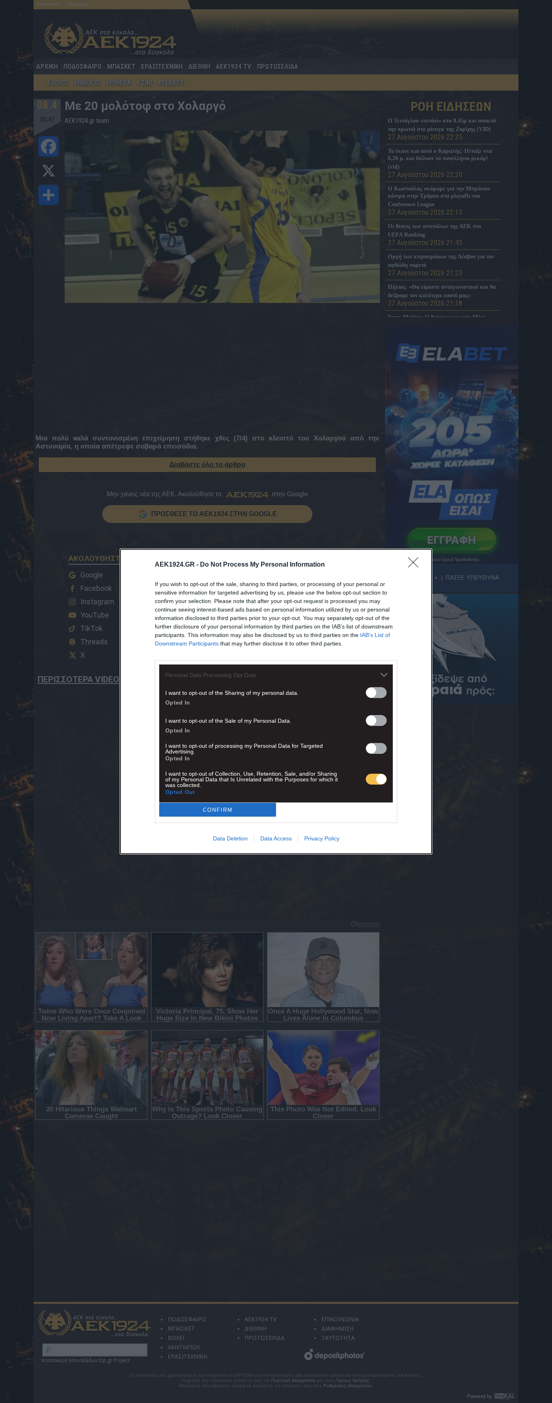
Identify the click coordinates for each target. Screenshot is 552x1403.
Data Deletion (230, 838)
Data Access (276, 838)
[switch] (376, 692)
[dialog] (276, 701)
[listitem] (276, 675)
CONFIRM (218, 810)
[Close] (415, 565)
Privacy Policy (321, 838)
